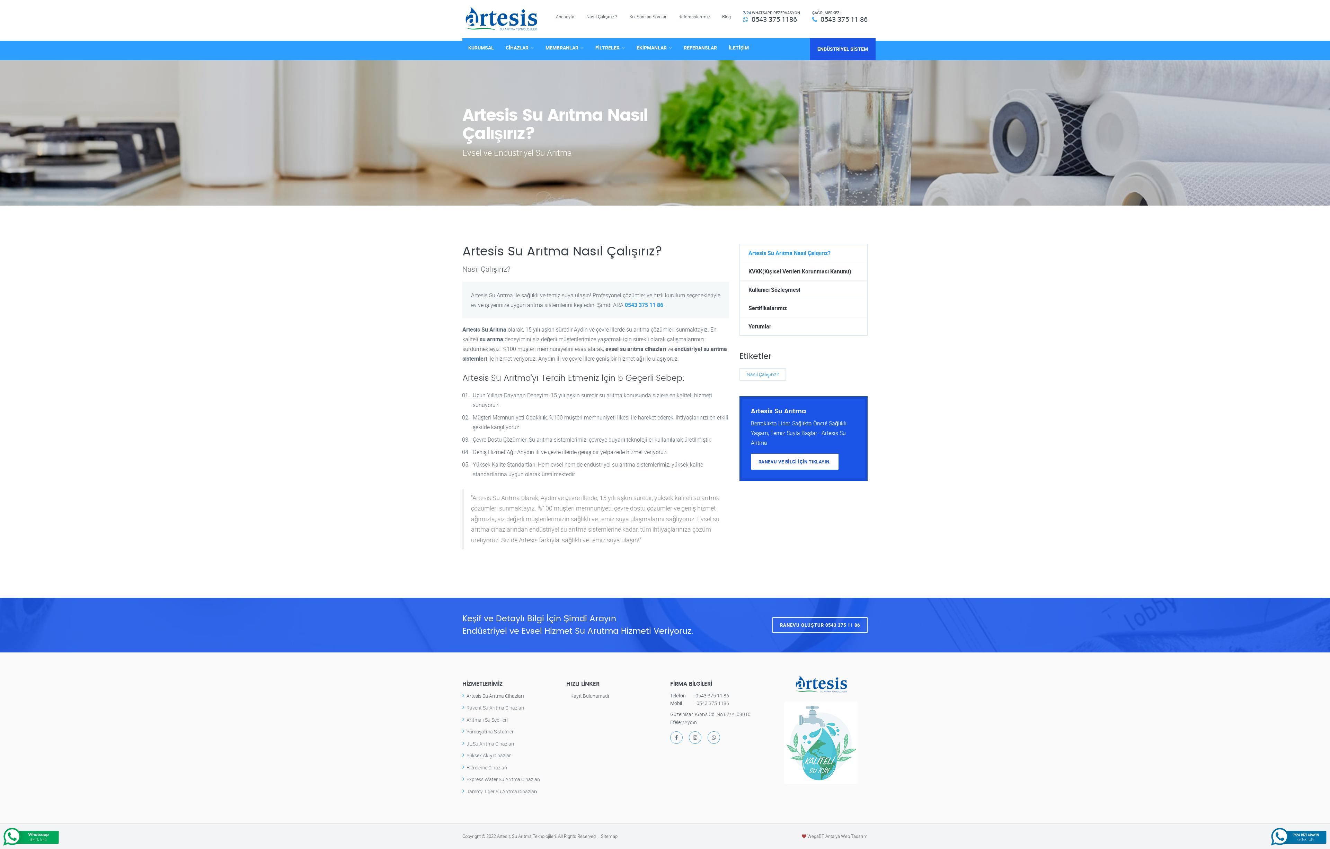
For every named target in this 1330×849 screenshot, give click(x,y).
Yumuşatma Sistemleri (491, 731)
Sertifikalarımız (767, 308)
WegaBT (815, 836)
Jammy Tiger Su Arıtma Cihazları (502, 791)
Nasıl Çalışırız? (763, 374)
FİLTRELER (607, 47)
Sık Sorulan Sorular (647, 16)
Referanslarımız (694, 16)
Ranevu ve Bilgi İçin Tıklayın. (795, 462)
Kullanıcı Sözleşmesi (774, 289)
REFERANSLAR (700, 47)
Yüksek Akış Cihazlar (489, 755)
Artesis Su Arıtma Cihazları (495, 696)
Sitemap (609, 836)
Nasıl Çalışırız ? (601, 16)
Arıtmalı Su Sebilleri (487, 719)
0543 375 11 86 (844, 19)
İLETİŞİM (739, 47)
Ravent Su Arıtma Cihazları (495, 707)
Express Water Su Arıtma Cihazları (503, 779)
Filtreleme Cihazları (487, 767)
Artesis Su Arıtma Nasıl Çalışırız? (789, 253)
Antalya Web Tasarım (846, 836)
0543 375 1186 (774, 19)
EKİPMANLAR (652, 47)
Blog (726, 16)
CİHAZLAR (517, 47)
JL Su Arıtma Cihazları (490, 743)
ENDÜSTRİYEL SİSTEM (842, 49)
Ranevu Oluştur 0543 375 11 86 (820, 625)
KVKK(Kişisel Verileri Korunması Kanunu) (799, 271)
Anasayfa (565, 16)
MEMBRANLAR (562, 47)
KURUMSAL (481, 47)
